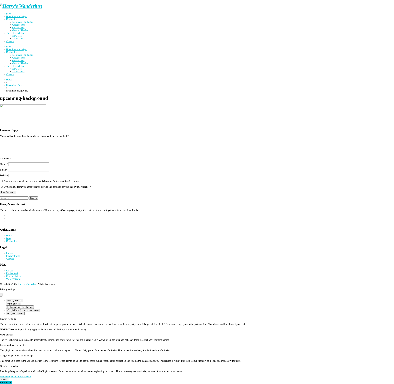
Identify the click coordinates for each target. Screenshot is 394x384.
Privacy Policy (13, 256)
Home (9, 235)
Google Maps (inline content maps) (22, 310)
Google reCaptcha (15, 313)
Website (4, 175)
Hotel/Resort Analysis (16, 16)
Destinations (12, 19)
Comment (5, 158)
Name (4, 164)
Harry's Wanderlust (27, 284)
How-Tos (17, 36)
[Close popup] (1, 295)
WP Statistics (13, 304)
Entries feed (12, 273)
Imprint (9, 253)
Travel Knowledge (15, 33)
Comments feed (13, 276)
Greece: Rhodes (20, 30)
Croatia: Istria (18, 24)
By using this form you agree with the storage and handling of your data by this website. (47, 186)
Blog (8, 13)
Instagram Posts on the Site (19, 307)
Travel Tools (18, 38)
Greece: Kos (18, 27)
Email (4, 169)
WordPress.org (13, 279)
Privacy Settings (14, 300)
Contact (10, 41)
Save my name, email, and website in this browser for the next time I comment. (42, 181)
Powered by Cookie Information (15, 376)
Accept (4, 379)
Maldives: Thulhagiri (22, 22)
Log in (9, 270)
